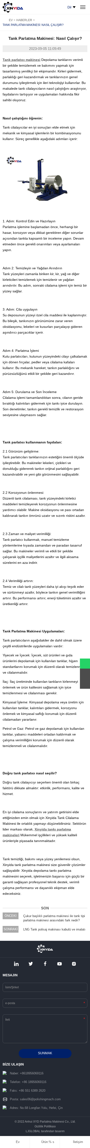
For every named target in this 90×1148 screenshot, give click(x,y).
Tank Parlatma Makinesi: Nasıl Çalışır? (33, 25)
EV (11, 20)
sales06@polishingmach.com (40, 1099)
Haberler (24, 20)
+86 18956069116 (34, 1082)
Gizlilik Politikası (45, 1126)
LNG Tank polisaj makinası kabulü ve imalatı (54, 929)
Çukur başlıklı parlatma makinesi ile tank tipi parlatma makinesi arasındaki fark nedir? (54, 918)
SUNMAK (45, 1053)
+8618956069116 (31, 1073)
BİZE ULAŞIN (13, 1064)
